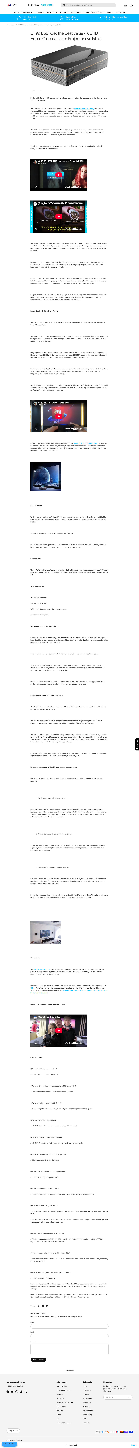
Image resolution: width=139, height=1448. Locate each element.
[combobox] (88, 5)
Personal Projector (16, 1440)
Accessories (76, 12)
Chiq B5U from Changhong (84, 109)
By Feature (87, 1402)
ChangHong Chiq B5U (42, 969)
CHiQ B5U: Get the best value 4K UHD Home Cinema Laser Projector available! (38, 25)
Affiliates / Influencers (65, 1402)
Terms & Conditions (64, 1423)
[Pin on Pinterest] (47, 1306)
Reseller (60, 1411)
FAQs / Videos (88, 1411)
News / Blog (87, 1415)
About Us (60, 1398)
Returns (60, 1394)
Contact (86, 1423)
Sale (109, 12)
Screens (38, 12)
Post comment (38, 1360)
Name (32, 1322)
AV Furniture (61, 12)
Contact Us (120, 12)
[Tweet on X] (38, 1306)
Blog (13, 25)
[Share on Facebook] (43, 1306)
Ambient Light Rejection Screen (85, 443)
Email (32, 1332)
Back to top (70, 1370)
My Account (61, 1406)
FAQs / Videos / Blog (94, 12)
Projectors (25, 12)
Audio (49, 12)
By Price (86, 1406)
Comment (33, 1342)
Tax (58, 1419)
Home (16, 12)
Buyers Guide (62, 1386)
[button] (131, 5)
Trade (59, 1415)
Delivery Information (64, 1390)
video (32, 988)
